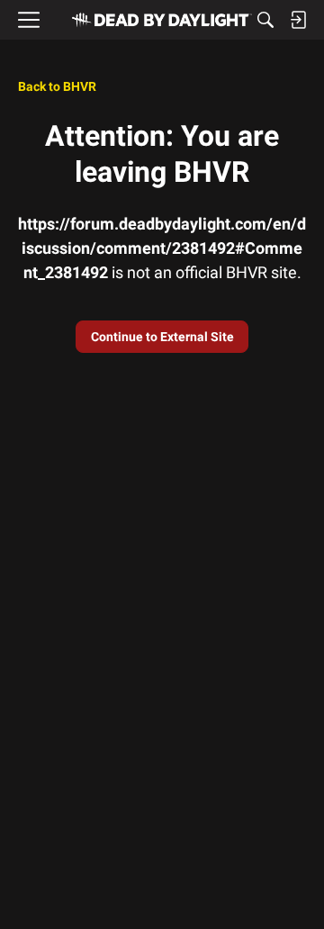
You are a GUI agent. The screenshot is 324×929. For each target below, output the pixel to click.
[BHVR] (162, 20)
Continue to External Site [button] (162, 336)
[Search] (265, 20)
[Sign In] (298, 20)
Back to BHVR (57, 86)
